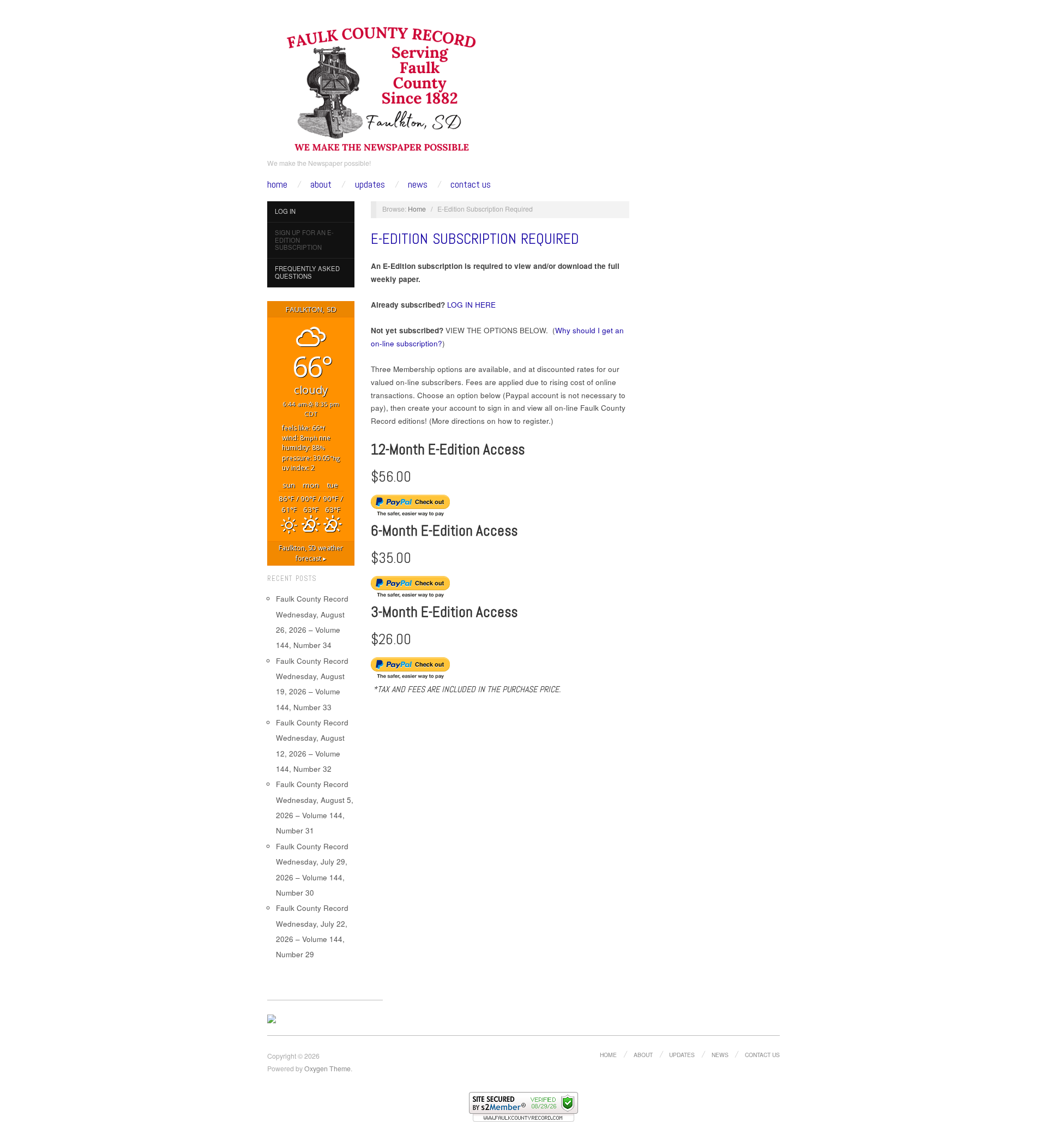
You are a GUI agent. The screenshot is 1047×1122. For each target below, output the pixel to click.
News (418, 184)
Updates (370, 184)
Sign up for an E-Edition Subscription (304, 239)
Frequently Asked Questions (307, 272)
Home (277, 184)
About (321, 184)
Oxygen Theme (327, 1068)
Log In (285, 211)
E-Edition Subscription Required (475, 239)
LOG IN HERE (470, 304)
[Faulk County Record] (382, 87)
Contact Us (470, 184)
